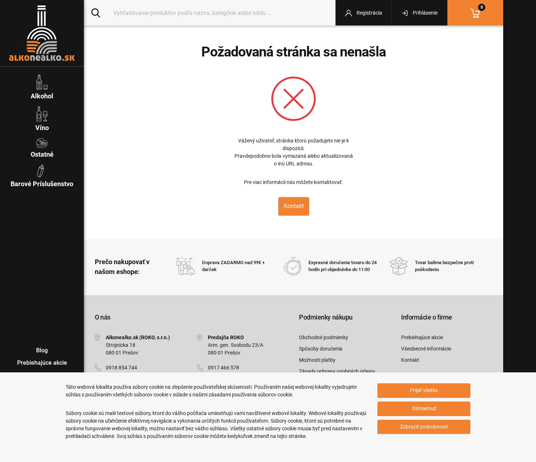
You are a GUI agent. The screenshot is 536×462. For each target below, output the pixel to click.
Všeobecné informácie (426, 349)
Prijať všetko (424, 390)
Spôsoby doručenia (320, 349)
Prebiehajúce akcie (422, 337)
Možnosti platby (317, 360)
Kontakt (294, 206)
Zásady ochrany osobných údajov (337, 371)
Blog (42, 350)
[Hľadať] (95, 12)
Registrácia (369, 13)
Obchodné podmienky (323, 337)
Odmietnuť (424, 408)
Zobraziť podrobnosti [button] (424, 427)
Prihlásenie (425, 13)
